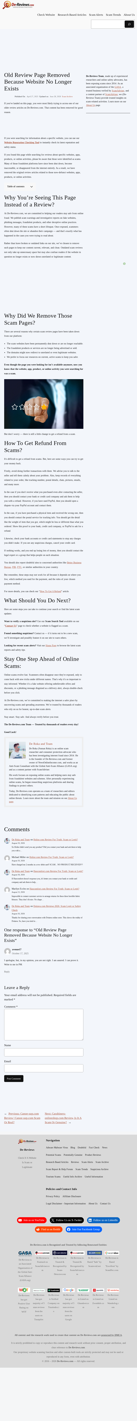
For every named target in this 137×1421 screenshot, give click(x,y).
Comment (11, 1006)
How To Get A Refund (50, 591)
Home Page (51, 645)
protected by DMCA (111, 1335)
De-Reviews (27, 1149)
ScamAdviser (118, 90)
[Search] (129, 24)
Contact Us (10, 626)
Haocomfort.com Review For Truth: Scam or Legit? (58, 871)
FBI (14, 567)
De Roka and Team (21, 839)
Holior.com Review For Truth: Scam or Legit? (55, 839)
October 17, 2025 (20, 953)
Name (7, 1045)
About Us (90, 105)
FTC (19, 567)
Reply (7, 971)
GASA (118, 87)
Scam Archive (67, 96)
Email (7, 1061)
